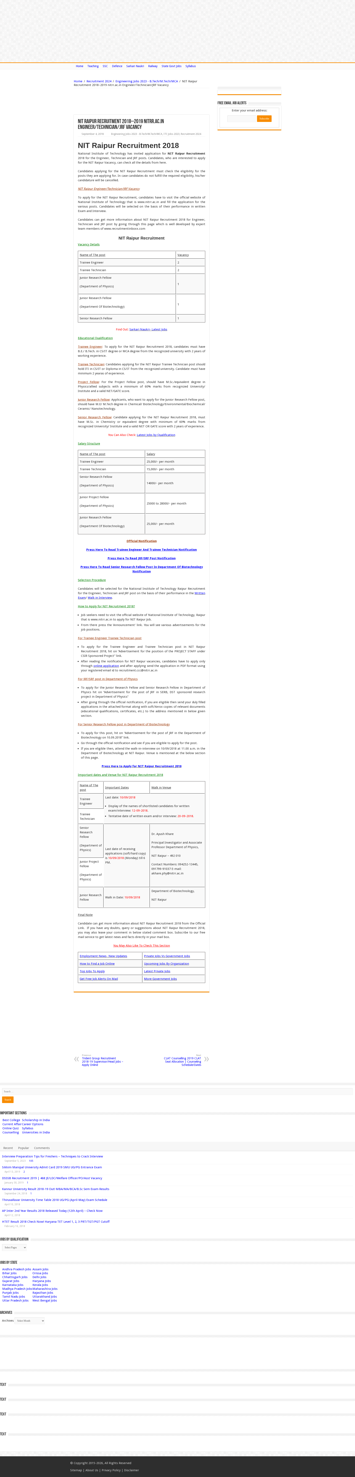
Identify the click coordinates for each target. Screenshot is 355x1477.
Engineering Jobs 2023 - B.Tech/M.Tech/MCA (146, 81)
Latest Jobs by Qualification (156, 435)
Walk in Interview (100, 598)
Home (79, 66)
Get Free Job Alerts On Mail (99, 979)
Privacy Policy (111, 1470)
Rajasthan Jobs (42, 1293)
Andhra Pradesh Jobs (16, 1269)
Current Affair (12, 1124)
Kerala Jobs (40, 1285)
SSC (105, 66)
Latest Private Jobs (157, 971)
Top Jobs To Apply (92, 971)
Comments (42, 1148)
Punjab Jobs (10, 1293)
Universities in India (36, 1132)
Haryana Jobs (41, 1281)
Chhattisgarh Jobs (15, 1277)
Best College (11, 1120)
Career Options (32, 1124)
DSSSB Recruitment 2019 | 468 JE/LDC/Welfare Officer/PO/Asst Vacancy (52, 1178)
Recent (8, 1148)
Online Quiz (10, 1128)
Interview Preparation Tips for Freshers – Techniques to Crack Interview (52, 1156)
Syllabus (191, 66)
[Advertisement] (120, 101)
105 (31, 1160)
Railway (153, 66)
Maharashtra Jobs (45, 1289)
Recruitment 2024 (98, 81)
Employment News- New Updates (103, 956)
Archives (8, 1320)
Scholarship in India (36, 1120)
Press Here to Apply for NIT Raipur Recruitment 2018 (141, 766)
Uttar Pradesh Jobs (15, 1300)
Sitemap (76, 1470)
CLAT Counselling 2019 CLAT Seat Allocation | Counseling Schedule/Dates (182, 1060)
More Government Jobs (160, 979)
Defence (117, 66)
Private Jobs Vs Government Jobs (167, 956)
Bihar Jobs (9, 1273)
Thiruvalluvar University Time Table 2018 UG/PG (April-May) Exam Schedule (54, 1200)
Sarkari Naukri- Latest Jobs (148, 329)
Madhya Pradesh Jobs (17, 1289)
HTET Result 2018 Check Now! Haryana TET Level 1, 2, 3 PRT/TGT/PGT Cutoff (55, 1222)
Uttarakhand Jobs (44, 1296)
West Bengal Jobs (44, 1300)
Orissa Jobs (40, 1273)
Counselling (10, 1132)
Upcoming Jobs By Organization (166, 964)
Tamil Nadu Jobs (13, 1296)
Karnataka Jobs (12, 1285)
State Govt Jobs (171, 66)
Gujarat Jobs (10, 1281)
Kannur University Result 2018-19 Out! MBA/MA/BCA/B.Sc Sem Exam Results (55, 1189)
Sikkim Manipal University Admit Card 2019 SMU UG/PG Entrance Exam (52, 1167)
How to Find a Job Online (97, 964)
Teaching (93, 66)
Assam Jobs (40, 1269)
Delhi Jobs (39, 1277)
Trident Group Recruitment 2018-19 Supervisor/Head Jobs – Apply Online (102, 1060)
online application (106, 666)
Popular (23, 1148)
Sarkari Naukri (135, 66)
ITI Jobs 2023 (172, 133)
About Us (91, 1470)
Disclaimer (131, 1470)
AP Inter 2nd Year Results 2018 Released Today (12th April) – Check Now (52, 1211)
